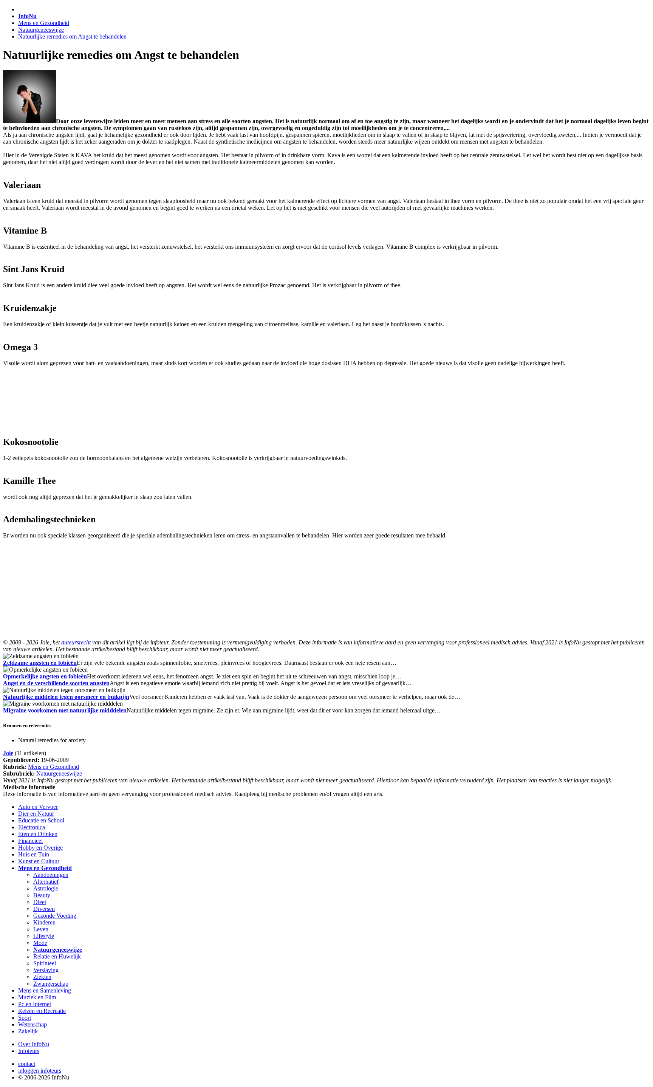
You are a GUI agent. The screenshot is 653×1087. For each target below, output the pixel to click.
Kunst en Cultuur (38, 861)
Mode (40, 943)
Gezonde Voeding (54, 915)
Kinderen (44, 922)
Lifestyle (43, 936)
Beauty (41, 895)
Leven (40, 929)
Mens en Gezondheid (43, 23)
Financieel (30, 841)
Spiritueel (44, 963)
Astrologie (45, 888)
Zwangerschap (50, 983)
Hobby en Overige (40, 847)
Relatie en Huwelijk (57, 956)
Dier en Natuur (36, 813)
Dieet (39, 902)
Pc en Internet (34, 1004)
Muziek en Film (37, 997)
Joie (8, 753)
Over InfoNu (33, 1044)
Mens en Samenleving (44, 990)
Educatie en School (41, 820)
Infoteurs (28, 1051)
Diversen (44, 909)
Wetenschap (32, 1024)
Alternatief (46, 881)
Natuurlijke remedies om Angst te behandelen (72, 36)
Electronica (31, 827)
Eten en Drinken (37, 834)
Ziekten (42, 977)
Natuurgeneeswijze (41, 29)
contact (26, 1064)
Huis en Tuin (33, 854)
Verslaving (46, 970)
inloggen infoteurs (39, 1070)
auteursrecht (76, 642)
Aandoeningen (50, 875)
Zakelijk (28, 1031)
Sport (24, 1017)
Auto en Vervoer (38, 807)
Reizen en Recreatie (42, 1011)
